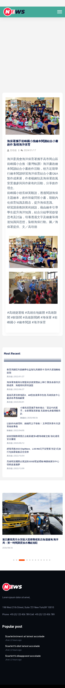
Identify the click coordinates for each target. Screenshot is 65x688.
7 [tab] (35, 560)
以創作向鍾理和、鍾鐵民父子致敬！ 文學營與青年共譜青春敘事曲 (33, 425)
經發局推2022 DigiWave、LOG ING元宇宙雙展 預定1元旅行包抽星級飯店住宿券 (34, 450)
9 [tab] (41, 560)
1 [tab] (13, 560)
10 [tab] (44, 560)
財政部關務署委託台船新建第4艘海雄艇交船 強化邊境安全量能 (33, 437)
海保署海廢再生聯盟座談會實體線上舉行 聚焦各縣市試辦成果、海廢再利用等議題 (33, 384)
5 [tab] (29, 560)
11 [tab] (46, 560)
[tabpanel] (32, 521)
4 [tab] (27, 560)
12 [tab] (49, 560)
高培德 (13, 150)
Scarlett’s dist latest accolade (22, 645)
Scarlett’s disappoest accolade (23, 655)
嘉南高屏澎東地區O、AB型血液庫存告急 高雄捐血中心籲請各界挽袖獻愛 (33, 396)
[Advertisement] (32, 59)
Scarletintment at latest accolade (24, 636)
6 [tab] (32, 560)
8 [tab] (38, 560)
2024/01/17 (30, 150)
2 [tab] (16, 560)
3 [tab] (22, 560)
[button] (59, 11)
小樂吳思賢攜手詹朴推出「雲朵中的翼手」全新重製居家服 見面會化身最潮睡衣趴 (40, 410)
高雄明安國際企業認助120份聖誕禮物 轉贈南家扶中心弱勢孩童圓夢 (33, 463)
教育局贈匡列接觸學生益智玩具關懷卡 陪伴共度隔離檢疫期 (33, 371)
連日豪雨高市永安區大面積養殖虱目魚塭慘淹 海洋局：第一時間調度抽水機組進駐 (30, 541)
